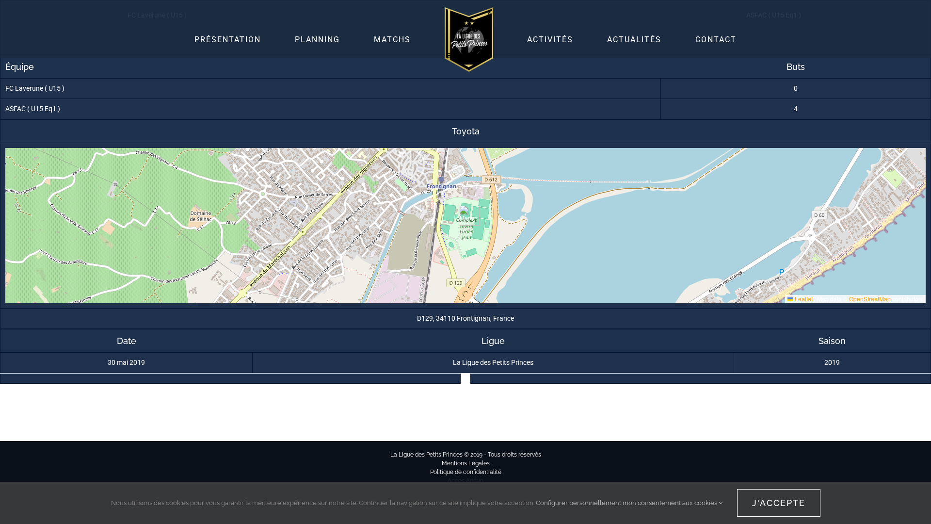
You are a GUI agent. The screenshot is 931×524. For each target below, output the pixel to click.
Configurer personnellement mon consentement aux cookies (627, 503)
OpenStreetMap (870, 299)
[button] (466, 216)
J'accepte (778, 503)
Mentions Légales (466, 463)
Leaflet (803, 299)
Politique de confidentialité (465, 472)
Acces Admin (465, 480)
